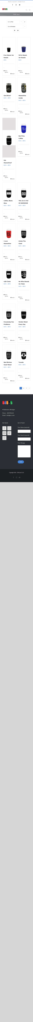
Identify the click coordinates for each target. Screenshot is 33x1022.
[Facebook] (4, 428)
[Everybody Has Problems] (9, 311)
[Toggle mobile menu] (30, 10)
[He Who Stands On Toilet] (24, 271)
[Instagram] (9, 428)
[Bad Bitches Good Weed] (9, 352)
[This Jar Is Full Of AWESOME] (24, 190)
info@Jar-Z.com (21, 1)
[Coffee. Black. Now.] (9, 190)
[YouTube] (4, 433)
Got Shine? (7, 95)
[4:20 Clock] (9, 271)
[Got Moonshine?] (9, 137)
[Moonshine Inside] (24, 85)
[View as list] (17, 30)
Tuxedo (21, 362)
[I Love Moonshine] (9, 230)
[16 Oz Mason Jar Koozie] (24, 44)
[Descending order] (24, 21)
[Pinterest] (4, 438)
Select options (6, 71)
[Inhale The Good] (24, 230)
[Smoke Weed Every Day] (24, 311)
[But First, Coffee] (24, 125)
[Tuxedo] (24, 352)
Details (13, 73)
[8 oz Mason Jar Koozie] (9, 44)
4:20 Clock (7, 281)
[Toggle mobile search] (26, 10)
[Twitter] (9, 433)
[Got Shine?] (9, 85)
